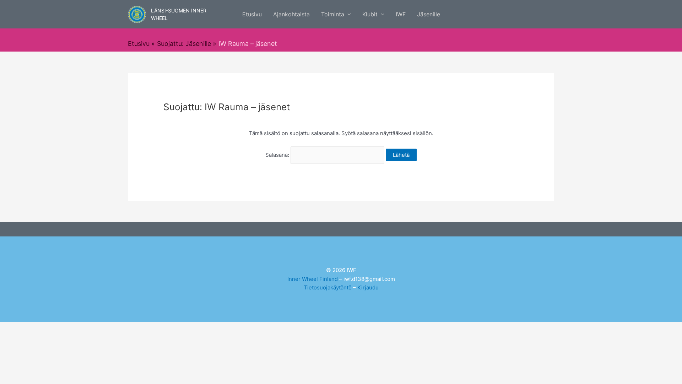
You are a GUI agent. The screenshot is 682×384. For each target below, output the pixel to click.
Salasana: (278, 154)
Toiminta (332, 14)
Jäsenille (428, 14)
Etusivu (252, 14)
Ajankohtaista (291, 14)
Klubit (370, 14)
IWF (401, 14)
